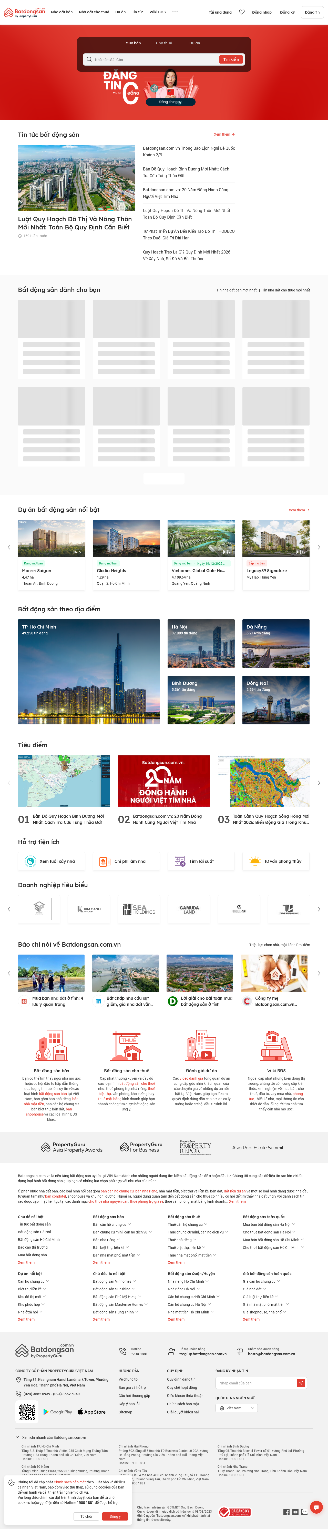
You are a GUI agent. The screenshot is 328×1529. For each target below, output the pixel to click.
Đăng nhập (262, 12)
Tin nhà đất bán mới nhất (237, 290)
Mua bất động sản (32, 1254)
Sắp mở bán (184, 563)
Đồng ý (115, 1516)
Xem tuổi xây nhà (57, 861)
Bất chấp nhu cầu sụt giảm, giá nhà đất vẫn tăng (129, 1001)
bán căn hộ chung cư (117, 1191)
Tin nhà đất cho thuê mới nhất (286, 290)
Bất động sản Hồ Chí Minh (39, 1239)
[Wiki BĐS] (276, 1044)
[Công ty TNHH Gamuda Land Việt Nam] (139, 909)
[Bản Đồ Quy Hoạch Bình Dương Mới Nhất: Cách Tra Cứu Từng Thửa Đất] (64, 780)
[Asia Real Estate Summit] (258, 1147)
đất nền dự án (235, 1191)
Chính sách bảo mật (183, 1403)
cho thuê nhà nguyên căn (108, 1201)
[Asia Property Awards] (71, 1147)
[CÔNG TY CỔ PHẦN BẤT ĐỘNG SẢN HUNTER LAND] (189, 909)
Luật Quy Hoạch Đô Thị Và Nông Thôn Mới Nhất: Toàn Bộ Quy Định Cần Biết (187, 214)
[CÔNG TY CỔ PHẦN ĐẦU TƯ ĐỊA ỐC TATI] (289, 909)
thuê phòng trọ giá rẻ (146, 1201)
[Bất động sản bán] (51, 1044)
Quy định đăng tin (181, 1379)
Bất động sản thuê (184, 1216)
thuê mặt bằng (109, 1098)
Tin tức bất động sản (34, 1224)
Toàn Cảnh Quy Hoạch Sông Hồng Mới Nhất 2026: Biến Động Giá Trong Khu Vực (271, 819)
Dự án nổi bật (30, 1273)
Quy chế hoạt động (182, 1387)
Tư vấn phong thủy (283, 861)
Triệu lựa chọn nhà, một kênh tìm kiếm (279, 944)
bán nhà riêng (146, 1191)
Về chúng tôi (129, 1379)
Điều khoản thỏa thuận (185, 1395)
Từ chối (86, 1516)
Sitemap (125, 1412)
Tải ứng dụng (220, 12)
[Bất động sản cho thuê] (126, 1044)
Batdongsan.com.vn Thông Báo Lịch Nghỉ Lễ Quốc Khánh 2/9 (189, 151)
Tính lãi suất (201, 861)
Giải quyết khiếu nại (183, 1412)
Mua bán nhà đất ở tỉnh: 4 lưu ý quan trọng (57, 1001)
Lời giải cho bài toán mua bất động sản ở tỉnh (206, 1001)
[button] (9, 547)
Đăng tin (312, 12)
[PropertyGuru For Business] (141, 1147)
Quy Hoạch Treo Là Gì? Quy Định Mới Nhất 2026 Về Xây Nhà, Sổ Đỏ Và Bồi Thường (186, 255)
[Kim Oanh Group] (39, 909)
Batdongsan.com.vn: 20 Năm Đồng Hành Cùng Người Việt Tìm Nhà (185, 193)
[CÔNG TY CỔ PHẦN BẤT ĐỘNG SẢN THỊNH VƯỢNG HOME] (239, 909)
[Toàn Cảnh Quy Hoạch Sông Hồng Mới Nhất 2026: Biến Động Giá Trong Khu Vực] (264, 780)
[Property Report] (195, 1147)
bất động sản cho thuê (137, 1083)
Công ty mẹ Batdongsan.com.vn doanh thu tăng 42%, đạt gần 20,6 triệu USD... (279, 1001)
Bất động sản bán (108, 1216)
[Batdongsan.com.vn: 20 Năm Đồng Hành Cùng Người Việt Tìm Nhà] (164, 780)
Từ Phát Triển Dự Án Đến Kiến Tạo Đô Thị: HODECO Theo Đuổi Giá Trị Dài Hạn (189, 234)
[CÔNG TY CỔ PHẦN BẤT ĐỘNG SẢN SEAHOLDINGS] (89, 909)
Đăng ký (287, 12)
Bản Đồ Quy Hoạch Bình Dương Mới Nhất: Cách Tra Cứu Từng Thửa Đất (186, 172)
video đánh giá (191, 1078)
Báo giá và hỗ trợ (132, 1387)
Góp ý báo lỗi (129, 1403)
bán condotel (55, 1196)
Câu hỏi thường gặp (134, 1395)
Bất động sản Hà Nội (34, 1231)
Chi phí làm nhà (130, 861)
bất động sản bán (53, 1093)
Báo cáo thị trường (33, 1247)
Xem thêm (237, 1201)
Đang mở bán (35, 563)
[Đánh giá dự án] (201, 1044)
